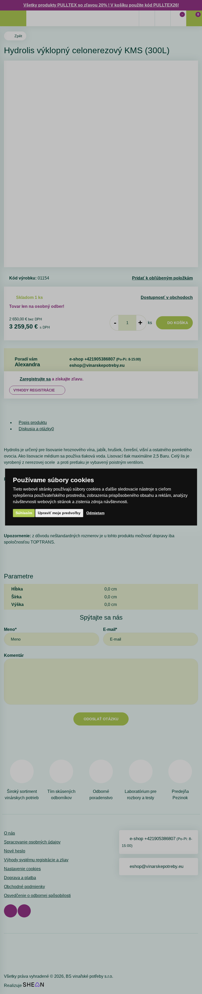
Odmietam (95, 513)
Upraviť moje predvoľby (59, 513)
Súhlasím (24, 513)
